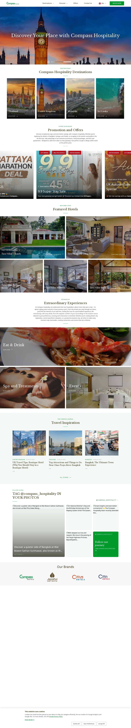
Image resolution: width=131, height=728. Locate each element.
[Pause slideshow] (48, 62)
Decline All (76, 724)
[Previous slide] (52, 62)
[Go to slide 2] (67, 62)
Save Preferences (89, 724)
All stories (65, 477)
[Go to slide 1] (59, 62)
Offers (75, 3)
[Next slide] (82, 62)
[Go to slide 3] (76, 62)
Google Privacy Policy (55, 717)
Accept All (101, 724)
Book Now (117, 3)
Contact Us (88, 3)
